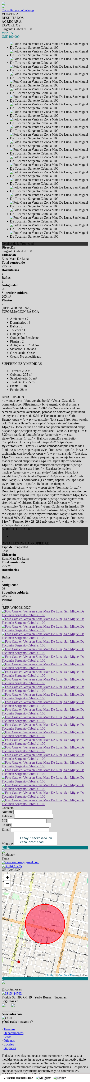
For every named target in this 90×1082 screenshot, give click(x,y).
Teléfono (7, 816)
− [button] (7, 883)
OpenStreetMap (66, 975)
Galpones (10, 1048)
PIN (4, 820)
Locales (9, 1044)
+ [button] (7, 877)
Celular (6, 825)
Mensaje (7, 843)
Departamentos (13, 1033)
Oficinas (9, 1040)
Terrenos (9, 1029)
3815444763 (13, 993)
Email (5, 829)
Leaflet (50, 975)
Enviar (6, 847)
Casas (7, 1037)
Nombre (7, 812)
